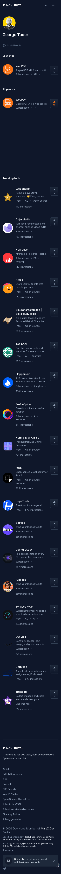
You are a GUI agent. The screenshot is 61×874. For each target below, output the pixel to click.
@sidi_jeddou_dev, (31, 843)
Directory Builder (12, 814)
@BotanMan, (9, 846)
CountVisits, (48, 837)
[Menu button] (53, 5)
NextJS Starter (10, 794)
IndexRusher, (30, 839)
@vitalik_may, (47, 843)
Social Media (14, 45)
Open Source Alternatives (16, 799)
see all (32, 846)
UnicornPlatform (44, 839)
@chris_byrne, (22, 846)
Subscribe (19, 858)
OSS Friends (9, 789)
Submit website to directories (18, 809)
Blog (5, 779)
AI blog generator (12, 819)
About (6, 769)
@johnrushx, (16, 843)
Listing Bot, (18, 839)
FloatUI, (28, 837)
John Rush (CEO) (12, 804)
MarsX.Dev (47, 828)
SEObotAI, (8, 839)
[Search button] (46, 5)
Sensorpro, (37, 837)
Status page (8, 850)
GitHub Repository (12, 774)
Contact (7, 784)
